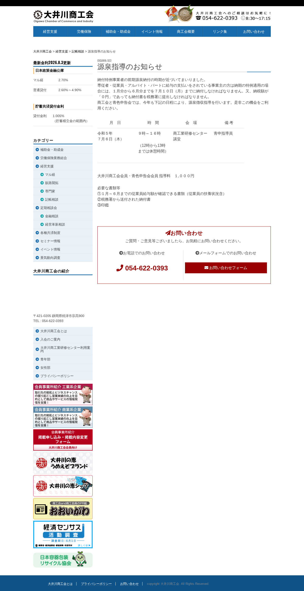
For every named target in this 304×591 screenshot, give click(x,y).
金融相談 (51, 216)
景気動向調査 (50, 258)
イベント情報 (152, 31)
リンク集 (220, 31)
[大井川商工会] (63, 16)
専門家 (50, 191)
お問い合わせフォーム (227, 268)
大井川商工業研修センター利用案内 (65, 349)
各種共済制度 (50, 233)
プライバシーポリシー (57, 376)
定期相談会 (48, 208)
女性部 (45, 367)
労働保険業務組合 (53, 158)
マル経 (50, 174)
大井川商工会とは (53, 331)
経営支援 (50, 31)
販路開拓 (51, 183)
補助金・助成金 (118, 31)
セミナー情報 (50, 241)
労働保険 (84, 31)
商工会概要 (186, 31)
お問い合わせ (254, 31)
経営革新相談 (55, 224)
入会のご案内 (50, 339)
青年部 (45, 359)
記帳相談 (51, 199)
